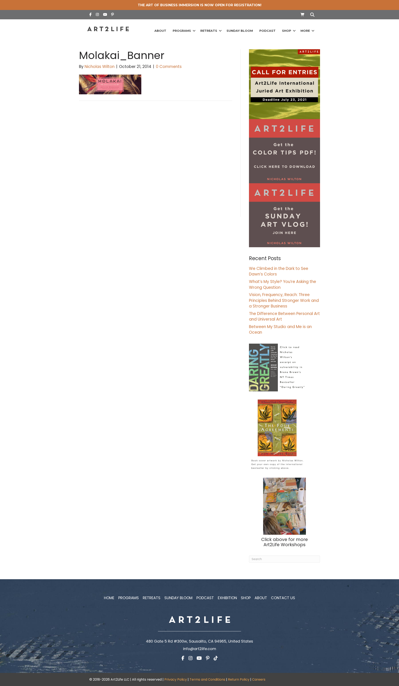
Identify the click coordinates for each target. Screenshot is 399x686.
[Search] (311, 14)
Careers (258, 679)
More (305, 31)
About (160, 31)
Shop (286, 31)
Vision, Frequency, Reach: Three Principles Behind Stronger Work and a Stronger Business (284, 300)
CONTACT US (283, 597)
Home (109, 597)
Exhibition (227, 597)
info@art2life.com (199, 648)
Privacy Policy (175, 679)
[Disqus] (155, 163)
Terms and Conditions (207, 679)
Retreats (208, 31)
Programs (182, 31)
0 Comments (169, 66)
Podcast (267, 31)
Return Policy (238, 679)
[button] (194, 31)
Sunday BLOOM (240, 31)
